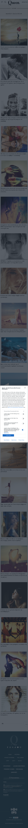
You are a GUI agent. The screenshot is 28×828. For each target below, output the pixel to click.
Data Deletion (6, 440)
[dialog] (14, 414)
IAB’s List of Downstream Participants (15, 407)
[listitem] (14, 411)
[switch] (23, 414)
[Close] (25, 388)
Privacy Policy (21, 440)
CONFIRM (8, 435)
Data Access (14, 440)
